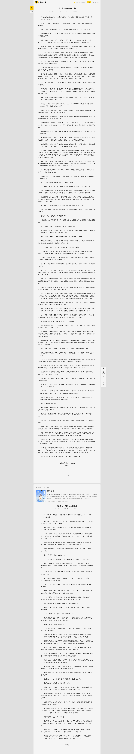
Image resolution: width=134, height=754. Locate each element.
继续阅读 (67, 744)
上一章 (67, 475)
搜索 (89, 2)
